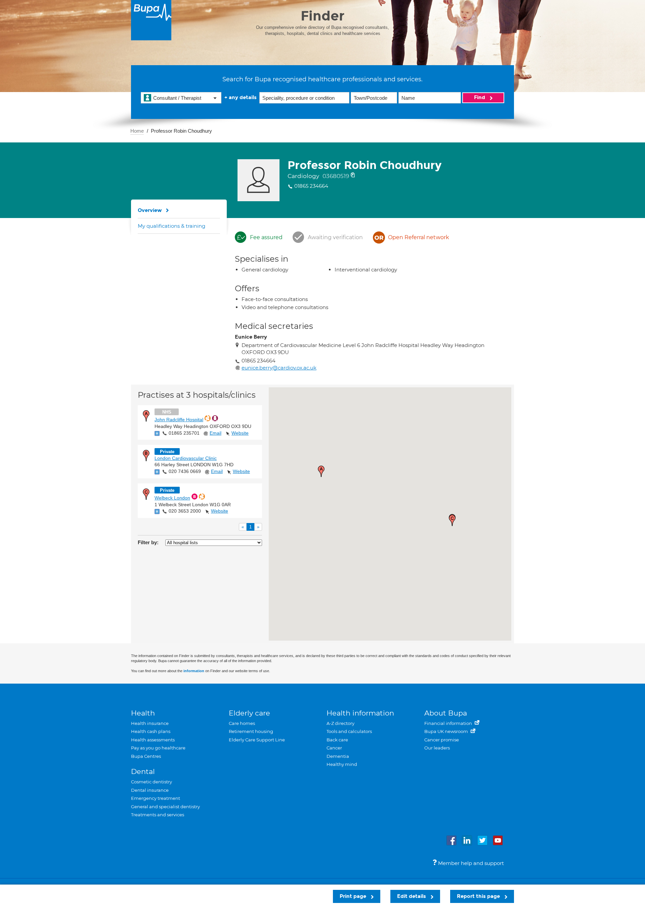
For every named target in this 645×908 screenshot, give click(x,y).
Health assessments (153, 739)
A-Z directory (340, 723)
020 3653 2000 (185, 511)
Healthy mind (342, 764)
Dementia (338, 756)
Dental (143, 771)
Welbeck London (172, 498)
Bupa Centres (146, 756)
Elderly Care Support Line (257, 739)
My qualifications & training (171, 226)
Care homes (242, 723)
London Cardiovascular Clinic (186, 458)
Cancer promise (441, 739)
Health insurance (150, 723)
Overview (150, 210)
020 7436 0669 (185, 471)
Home (137, 131)
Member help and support (470, 863)
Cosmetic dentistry (151, 781)
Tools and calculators (349, 731)
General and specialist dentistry (165, 806)
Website (240, 433)
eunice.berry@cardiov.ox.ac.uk (279, 367)
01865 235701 (184, 433)
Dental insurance (150, 790)
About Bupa (445, 713)
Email (215, 433)
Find (480, 97)
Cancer (334, 747)
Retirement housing (251, 731)
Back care (337, 739)
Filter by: (148, 542)
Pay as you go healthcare (158, 747)
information (193, 671)
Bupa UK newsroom (446, 731)
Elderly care (249, 713)
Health (143, 713)
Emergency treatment (155, 798)
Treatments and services (157, 814)
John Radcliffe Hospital (179, 419)
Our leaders (437, 747)
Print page (354, 896)
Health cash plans (150, 731)
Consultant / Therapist (177, 98)
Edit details (412, 896)
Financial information (448, 723)
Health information (360, 713)
